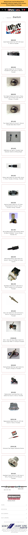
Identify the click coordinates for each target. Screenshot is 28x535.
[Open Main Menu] (2, 9)
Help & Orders (5, 517)
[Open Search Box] (5, 9)
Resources (4, 509)
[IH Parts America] (14, 9)
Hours (3, 504)
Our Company (4, 513)
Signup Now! (11, 500)
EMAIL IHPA (20, 488)
